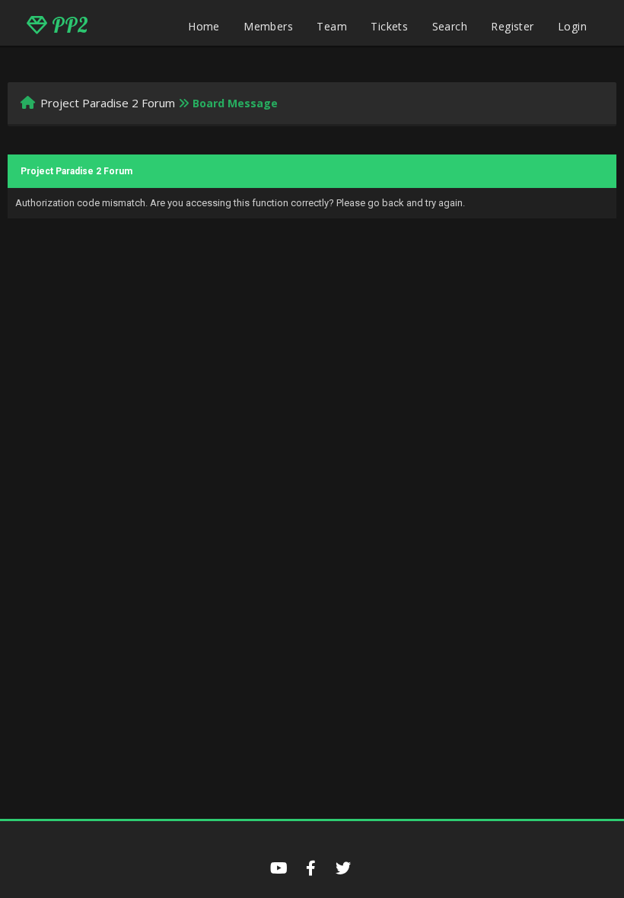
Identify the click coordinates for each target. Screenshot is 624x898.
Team (332, 26)
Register (512, 26)
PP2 (67, 25)
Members (268, 26)
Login (572, 26)
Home (204, 26)
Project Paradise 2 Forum (107, 102)
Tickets (389, 26)
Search (449, 26)
